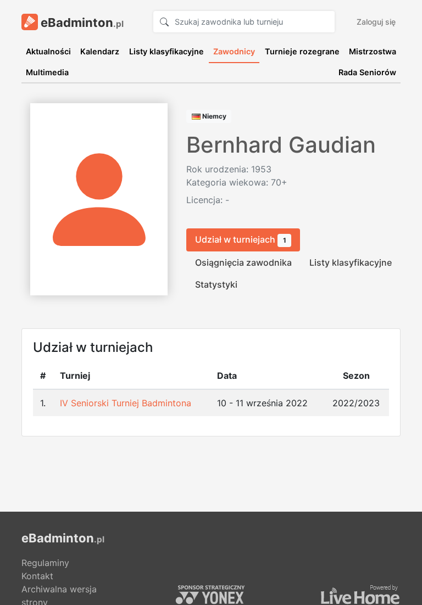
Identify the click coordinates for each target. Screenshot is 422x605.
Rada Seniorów (367, 72)
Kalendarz (99, 51)
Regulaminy (45, 562)
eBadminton (81, 22)
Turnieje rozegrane (302, 51)
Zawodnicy (234, 51)
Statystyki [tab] (216, 284)
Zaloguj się (376, 21)
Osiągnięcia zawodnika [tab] (243, 262)
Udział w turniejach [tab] (240, 239)
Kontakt (37, 575)
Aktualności (48, 51)
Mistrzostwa (372, 51)
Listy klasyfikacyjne (166, 51)
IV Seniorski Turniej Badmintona (125, 402)
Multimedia (47, 72)
